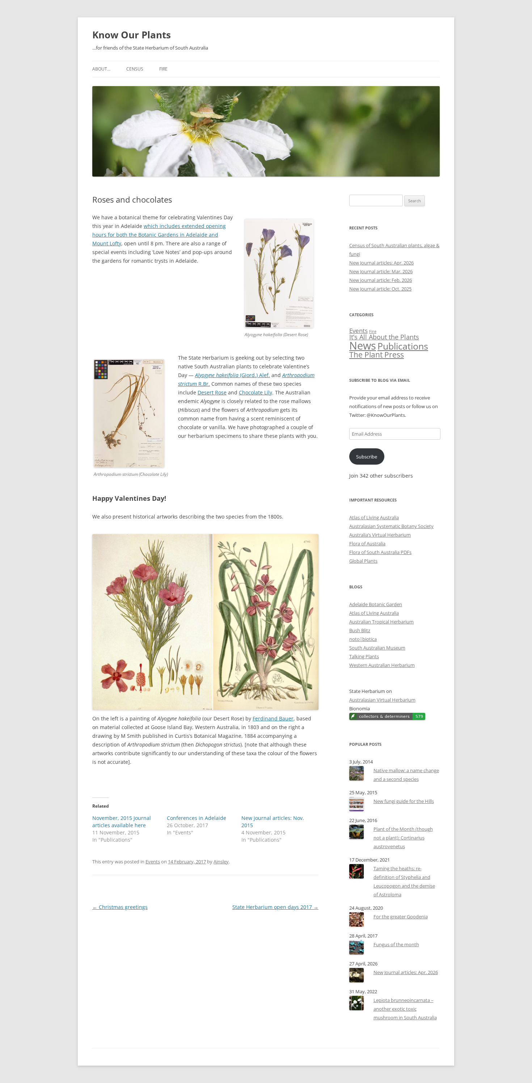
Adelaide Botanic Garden (375, 604)
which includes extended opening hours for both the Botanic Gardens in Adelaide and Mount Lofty (159, 235)
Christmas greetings (120, 907)
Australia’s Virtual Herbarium (380, 535)
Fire (163, 69)
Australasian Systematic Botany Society (391, 526)
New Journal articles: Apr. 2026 (381, 262)
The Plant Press (376, 355)
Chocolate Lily (255, 392)
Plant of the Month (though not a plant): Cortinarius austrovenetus (403, 838)
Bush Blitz (359, 630)
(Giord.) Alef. (232, 375)
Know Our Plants (131, 34)
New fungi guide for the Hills (403, 801)
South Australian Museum (377, 647)
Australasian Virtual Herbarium (382, 700)
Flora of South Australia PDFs (380, 552)
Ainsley (221, 861)
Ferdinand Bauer (273, 718)
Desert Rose (212, 392)
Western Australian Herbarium (382, 665)
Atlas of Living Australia (374, 517)
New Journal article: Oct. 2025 (380, 288)
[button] (129, 413)
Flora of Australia (367, 543)
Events (152, 861)
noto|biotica (363, 639)
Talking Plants (364, 656)
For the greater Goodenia (400, 916)
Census (134, 69)
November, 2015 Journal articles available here (121, 822)
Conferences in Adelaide (196, 818)
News (362, 345)
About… (101, 69)
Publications (402, 346)
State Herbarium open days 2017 (275, 907)
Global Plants (363, 561)
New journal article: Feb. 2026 (380, 280)
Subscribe (366, 456)
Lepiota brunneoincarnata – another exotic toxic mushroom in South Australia (405, 1009)
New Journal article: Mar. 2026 (381, 271)
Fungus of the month (396, 944)
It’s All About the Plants (384, 337)
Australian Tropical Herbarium (381, 621)
